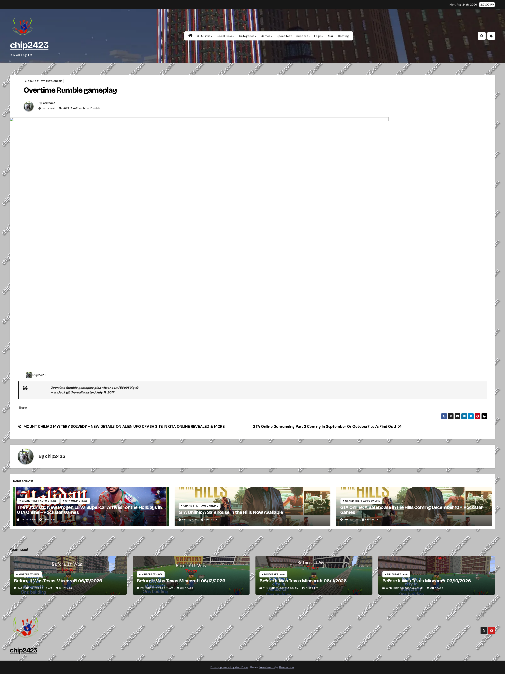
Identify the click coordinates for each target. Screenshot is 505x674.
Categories (246, 36)
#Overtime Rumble (86, 108)
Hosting (343, 36)
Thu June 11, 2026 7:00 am (281, 588)
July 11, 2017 (105, 392)
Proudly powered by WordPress (229, 667)
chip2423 (29, 45)
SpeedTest (284, 36)
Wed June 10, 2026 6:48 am (404, 588)
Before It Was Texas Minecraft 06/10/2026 (426, 581)
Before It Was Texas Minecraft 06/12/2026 (181, 581)
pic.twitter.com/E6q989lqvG (116, 388)
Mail (331, 36)
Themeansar (286, 667)
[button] (482, 36)
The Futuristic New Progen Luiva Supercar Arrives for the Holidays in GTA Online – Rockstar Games (89, 510)
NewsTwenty (267, 667)
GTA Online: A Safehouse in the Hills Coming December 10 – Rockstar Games (411, 510)
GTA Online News (76, 500)
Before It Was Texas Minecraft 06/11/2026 (303, 581)
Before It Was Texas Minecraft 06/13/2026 (58, 581)
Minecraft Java (29, 574)
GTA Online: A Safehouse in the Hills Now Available (231, 512)
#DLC (67, 108)
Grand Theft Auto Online (44, 81)
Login (318, 36)
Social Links (225, 36)
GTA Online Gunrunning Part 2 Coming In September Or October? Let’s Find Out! (324, 426)
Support (302, 36)
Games (266, 36)
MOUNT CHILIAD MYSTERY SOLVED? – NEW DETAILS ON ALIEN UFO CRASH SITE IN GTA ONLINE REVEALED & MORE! (124, 426)
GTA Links (203, 36)
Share (23, 407)
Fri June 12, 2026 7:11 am (156, 588)
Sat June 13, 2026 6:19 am (35, 588)
